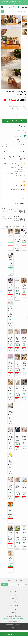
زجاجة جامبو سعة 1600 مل (17, 338)
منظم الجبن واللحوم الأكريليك (17, 286)
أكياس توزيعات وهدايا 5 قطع (24, 338)
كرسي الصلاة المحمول (10, 286)
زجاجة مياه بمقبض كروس (17, 388)
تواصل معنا (14, 602)
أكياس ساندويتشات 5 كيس (24, 362)
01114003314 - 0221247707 (13, 618)
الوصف (22, 151)
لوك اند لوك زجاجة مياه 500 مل (24, 534)
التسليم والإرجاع (20, 203)
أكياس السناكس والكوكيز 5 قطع (24, 435)
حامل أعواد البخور (24, 387)
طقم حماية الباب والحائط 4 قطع (24, 486)
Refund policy (14, 613)
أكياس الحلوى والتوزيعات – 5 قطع (10, 363)
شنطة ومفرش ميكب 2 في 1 (10, 261)
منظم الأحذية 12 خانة (10, 237)
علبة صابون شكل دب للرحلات (10, 338)
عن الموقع (14, 595)
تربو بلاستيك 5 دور (10, 559)
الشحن (22, 198)
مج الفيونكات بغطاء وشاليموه (17, 237)
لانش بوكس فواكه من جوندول (17, 534)
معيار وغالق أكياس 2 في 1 (10, 486)
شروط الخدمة (14, 609)
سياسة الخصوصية (14, 605)
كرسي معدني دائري (10, 387)
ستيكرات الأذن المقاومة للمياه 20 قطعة (10, 312)
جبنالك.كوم (11, 624)
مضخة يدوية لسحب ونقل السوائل (17, 436)
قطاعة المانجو (10, 509)
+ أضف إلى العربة (11, 634)
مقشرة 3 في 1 (24, 285)
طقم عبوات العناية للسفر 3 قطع (17, 486)
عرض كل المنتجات (14, 598)
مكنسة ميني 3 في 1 (24, 237)
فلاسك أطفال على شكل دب (17, 363)
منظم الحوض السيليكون (10, 411)
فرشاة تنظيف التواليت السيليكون (10, 435)
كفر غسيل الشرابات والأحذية (10, 460)
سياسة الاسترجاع (14, 591)
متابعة (4, 584)
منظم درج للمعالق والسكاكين (10, 534)
